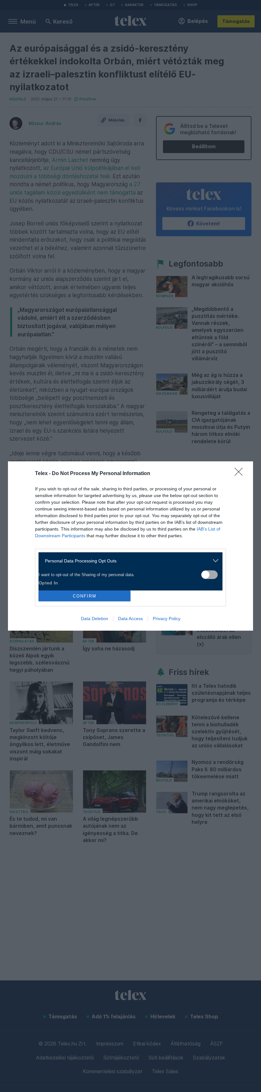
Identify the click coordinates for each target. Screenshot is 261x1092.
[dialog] (130, 546)
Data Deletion (94, 618)
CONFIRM (84, 596)
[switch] (209, 574)
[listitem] (128, 560)
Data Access (130, 618)
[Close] (241, 474)
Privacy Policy (166, 618)
